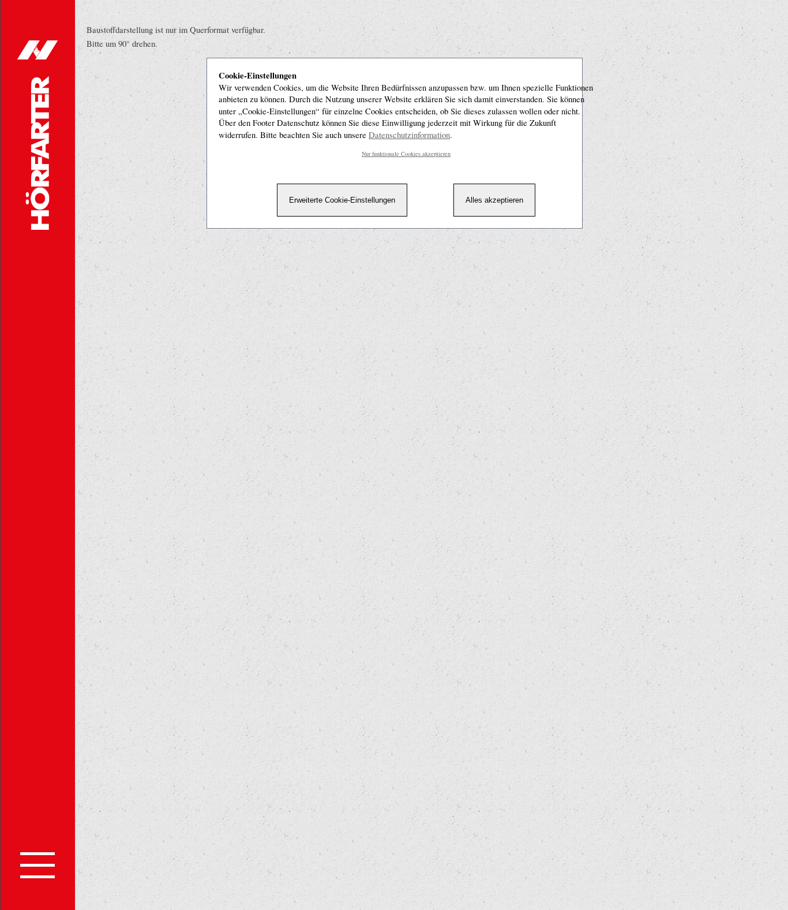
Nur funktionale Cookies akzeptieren (406, 154)
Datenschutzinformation (409, 134)
